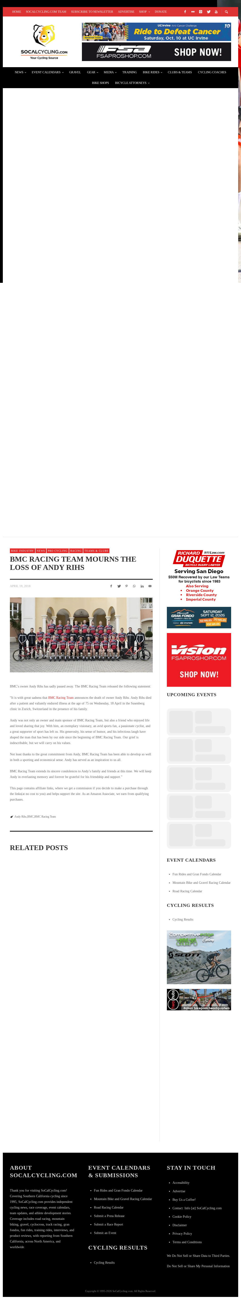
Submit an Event (105, 1233)
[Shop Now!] (199, 659)
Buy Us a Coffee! (184, 1199)
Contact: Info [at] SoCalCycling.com (197, 1208)
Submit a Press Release (109, 1216)
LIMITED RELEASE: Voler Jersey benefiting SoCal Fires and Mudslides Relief (94, 264)
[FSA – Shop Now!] (156, 51)
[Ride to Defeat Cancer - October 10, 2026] (156, 31)
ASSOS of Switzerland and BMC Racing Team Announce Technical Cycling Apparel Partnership (30, 915)
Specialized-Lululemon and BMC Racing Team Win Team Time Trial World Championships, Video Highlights (130, 974)
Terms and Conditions (187, 1242)
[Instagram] (200, 11)
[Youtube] (216, 11)
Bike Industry (22, 550)
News (41, 550)
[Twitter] (208, 11)
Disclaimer (180, 1225)
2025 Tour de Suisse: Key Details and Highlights (62, 489)
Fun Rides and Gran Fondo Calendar (197, 874)
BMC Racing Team (61, 697)
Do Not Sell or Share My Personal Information (198, 1266)
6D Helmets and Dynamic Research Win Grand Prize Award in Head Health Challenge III (107, 433)
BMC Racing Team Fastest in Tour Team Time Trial (30, 971)
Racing (76, 550)
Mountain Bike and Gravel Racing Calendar (202, 882)
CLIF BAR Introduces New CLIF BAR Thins (54, 152)
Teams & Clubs (96, 550)
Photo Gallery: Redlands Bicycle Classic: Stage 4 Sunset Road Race (86, 320)
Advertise (179, 1191)
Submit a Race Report (108, 1224)
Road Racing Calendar (187, 891)
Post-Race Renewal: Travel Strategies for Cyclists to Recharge (83, 376)
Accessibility (181, 1183)
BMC (30, 816)
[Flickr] (192, 11)
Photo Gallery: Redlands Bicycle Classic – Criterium (71, 96)
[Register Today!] (199, 617)
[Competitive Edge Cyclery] (199, 957)
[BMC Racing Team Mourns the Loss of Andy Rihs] (81, 634)
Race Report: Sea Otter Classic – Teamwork (59, 208)
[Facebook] (185, 11)
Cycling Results (183, 919)
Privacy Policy (182, 1233)
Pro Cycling (58, 550)
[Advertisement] (202, 1044)
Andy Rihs (20, 816)
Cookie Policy (182, 1216)
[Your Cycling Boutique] (199, 999)
